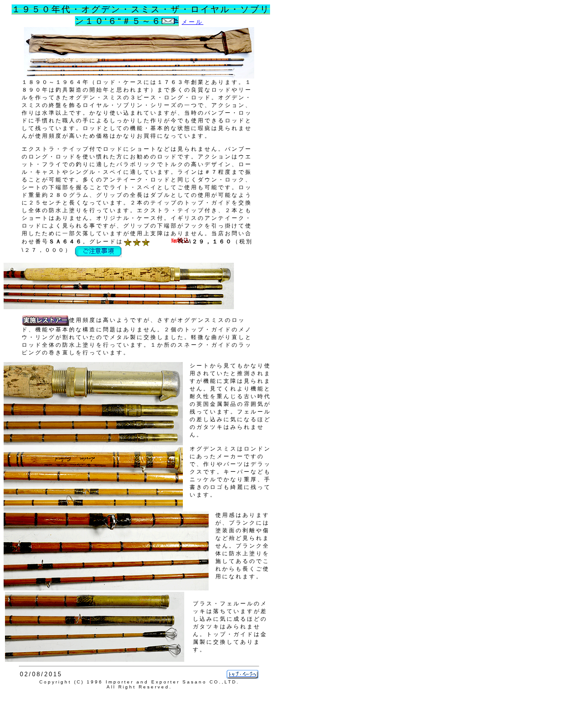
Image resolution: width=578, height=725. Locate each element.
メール (192, 22)
